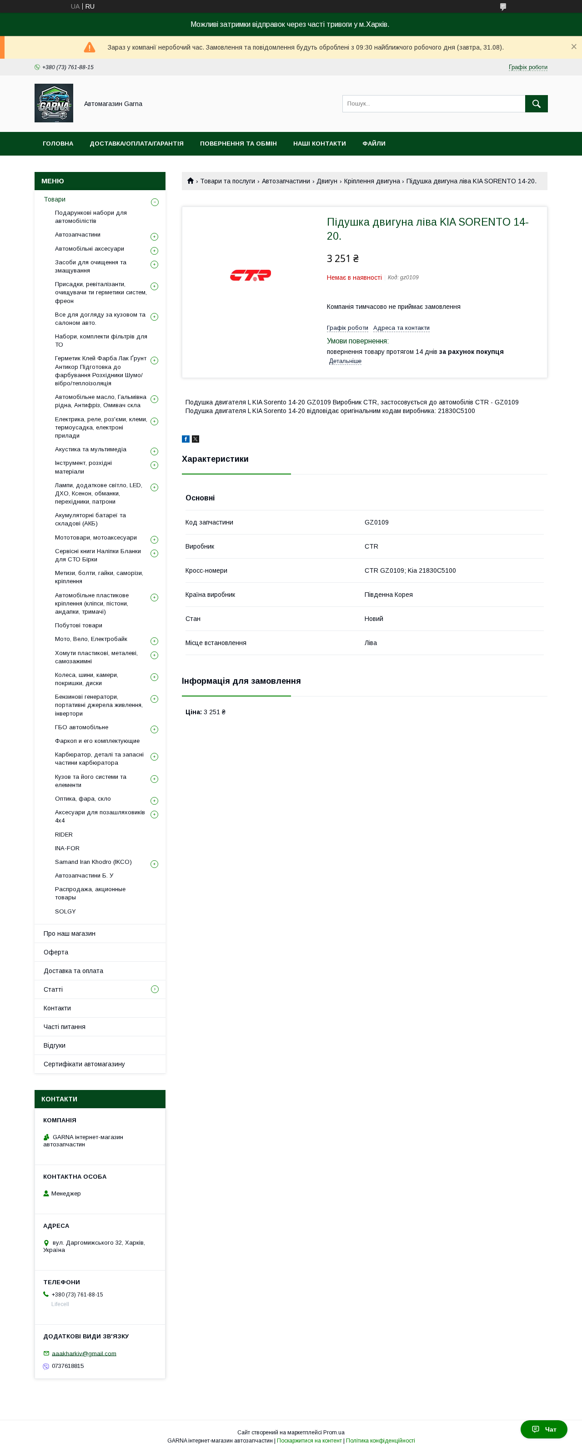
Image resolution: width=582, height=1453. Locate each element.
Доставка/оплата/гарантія (137, 143)
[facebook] (186, 440)
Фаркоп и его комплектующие (97, 740)
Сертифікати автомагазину (84, 1064)
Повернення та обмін (238, 143)
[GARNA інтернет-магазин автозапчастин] (54, 120)
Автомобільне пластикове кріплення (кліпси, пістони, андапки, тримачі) (92, 603)
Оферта (56, 952)
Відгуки (54, 1045)
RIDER (64, 834)
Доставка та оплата (73, 970)
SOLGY (65, 911)
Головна (58, 143)
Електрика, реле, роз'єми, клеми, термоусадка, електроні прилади (101, 427)
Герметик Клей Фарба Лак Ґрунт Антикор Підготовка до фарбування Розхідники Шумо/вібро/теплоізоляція (100, 371)
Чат (551, 1429)
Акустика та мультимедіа (90, 449)
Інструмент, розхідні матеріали (83, 466)
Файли (374, 143)
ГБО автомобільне (81, 727)
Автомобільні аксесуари (89, 248)
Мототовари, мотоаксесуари (96, 537)
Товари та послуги (227, 181)
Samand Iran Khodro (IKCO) (93, 861)
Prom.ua (334, 1432)
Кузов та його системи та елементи (90, 780)
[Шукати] (536, 103)
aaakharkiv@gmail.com (84, 1353)
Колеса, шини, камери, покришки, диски (86, 678)
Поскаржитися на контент (309, 1441)
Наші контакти (319, 143)
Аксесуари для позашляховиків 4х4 (100, 816)
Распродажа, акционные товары (90, 893)
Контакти (57, 1008)
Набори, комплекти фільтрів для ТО (101, 340)
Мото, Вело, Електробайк (91, 639)
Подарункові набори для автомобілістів (91, 216)
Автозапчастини (286, 181)
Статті (53, 989)
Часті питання (64, 1026)
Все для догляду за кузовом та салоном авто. (100, 318)
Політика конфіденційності (380, 1441)
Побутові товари (78, 625)
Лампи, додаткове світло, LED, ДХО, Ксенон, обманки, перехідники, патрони (98, 493)
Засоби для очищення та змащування (90, 266)
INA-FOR (67, 848)
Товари (54, 199)
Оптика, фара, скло (83, 798)
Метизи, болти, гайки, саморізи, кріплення (99, 577)
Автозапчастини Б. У (84, 875)
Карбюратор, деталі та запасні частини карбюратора (99, 758)
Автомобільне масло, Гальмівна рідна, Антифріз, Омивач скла (100, 401)
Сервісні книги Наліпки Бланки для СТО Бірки (98, 555)
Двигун (326, 181)
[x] (195, 440)
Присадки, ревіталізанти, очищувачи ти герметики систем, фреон (101, 292)
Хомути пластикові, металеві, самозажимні (96, 657)
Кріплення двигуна (372, 181)
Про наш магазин (69, 933)
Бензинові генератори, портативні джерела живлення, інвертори (99, 704)
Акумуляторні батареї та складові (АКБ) (90, 519)
